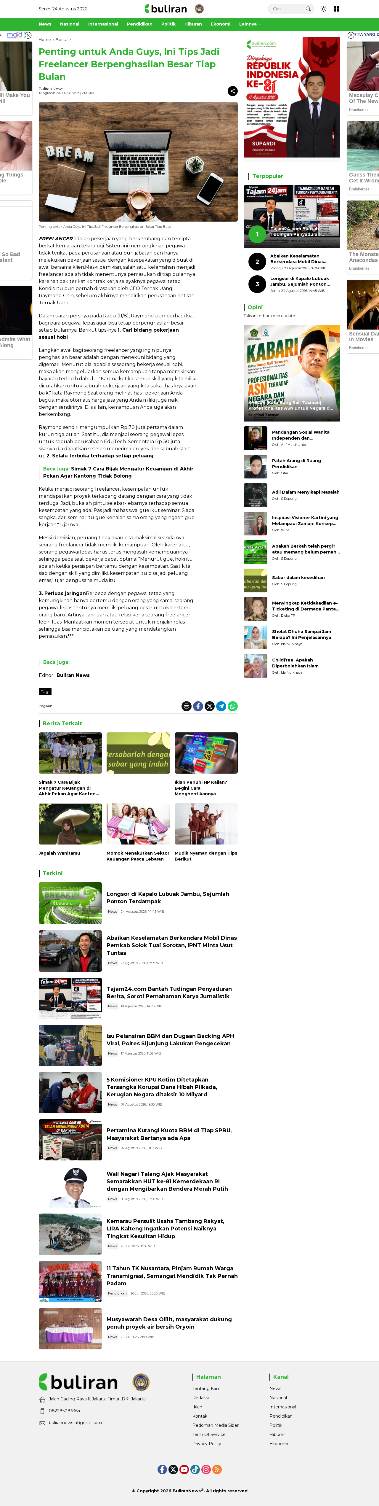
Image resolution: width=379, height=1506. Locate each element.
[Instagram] (206, 1469)
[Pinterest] (184, 1469)
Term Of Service (209, 1434)
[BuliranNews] (174, 8)
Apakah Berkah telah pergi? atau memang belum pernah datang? (304, 549)
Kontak (199, 1416)
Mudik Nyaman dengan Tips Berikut (206, 856)
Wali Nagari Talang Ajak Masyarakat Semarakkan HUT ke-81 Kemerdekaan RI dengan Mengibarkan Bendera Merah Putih (167, 1181)
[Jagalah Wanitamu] (70, 825)
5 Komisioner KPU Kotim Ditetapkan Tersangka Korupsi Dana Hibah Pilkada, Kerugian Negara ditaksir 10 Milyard (162, 1087)
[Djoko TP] (255, 609)
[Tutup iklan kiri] (28, 35)
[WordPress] (195, 1469)
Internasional (282, 1407)
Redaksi (200, 1397)
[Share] (233, 91)
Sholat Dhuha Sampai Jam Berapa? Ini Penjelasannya (301, 634)
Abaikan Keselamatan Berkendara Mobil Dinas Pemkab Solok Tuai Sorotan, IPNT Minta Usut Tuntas (172, 945)
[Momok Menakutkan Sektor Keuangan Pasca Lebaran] (138, 825)
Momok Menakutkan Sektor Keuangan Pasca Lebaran (138, 856)
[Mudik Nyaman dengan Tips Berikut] (206, 825)
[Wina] (255, 523)
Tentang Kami (206, 1388)
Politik (275, 1425)
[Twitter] (210, 706)
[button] (308, 9)
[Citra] (255, 466)
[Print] (187, 706)
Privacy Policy (206, 1443)
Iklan (197, 1407)
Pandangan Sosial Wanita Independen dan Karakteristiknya (301, 435)
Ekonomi (278, 1443)
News (112, 911)
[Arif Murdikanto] (255, 438)
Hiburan (277, 1434)
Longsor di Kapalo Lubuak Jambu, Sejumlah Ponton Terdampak (299, 281)
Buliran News (51, 88)
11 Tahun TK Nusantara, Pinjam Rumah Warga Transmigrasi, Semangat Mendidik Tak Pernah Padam (172, 1275)
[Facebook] (198, 706)
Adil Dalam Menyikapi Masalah (306, 492)
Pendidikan (117, 1293)
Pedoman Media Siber (215, 1425)
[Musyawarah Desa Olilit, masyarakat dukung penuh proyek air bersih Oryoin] (70, 1328)
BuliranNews (187, 1491)
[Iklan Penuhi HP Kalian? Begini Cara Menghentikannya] (206, 754)
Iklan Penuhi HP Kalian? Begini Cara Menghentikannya (201, 788)
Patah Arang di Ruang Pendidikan (296, 464)
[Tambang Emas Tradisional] (70, 1234)
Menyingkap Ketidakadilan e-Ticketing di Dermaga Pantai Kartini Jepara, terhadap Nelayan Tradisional (305, 606)
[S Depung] (255, 495)
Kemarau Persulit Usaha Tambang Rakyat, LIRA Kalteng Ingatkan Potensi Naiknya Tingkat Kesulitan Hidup (165, 1228)
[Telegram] (221, 706)
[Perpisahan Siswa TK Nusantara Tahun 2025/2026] (70, 1281)
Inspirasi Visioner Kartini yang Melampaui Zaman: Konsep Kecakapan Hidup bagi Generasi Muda (305, 521)
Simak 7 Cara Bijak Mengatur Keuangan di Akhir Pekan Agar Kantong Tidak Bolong (69, 788)
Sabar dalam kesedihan (298, 578)
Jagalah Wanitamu (59, 853)
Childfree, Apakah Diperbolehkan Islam (295, 663)
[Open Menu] (336, 8)
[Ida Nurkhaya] (255, 637)
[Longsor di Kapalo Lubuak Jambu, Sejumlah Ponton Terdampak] (70, 903)
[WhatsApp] (233, 706)
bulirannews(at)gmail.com (75, 1422)
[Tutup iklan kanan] (351, 35)
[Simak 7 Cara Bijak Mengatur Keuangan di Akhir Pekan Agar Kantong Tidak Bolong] (70, 754)
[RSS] (217, 1469)
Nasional (278, 1397)
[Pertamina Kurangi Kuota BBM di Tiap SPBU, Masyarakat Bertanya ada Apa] (70, 1139)
